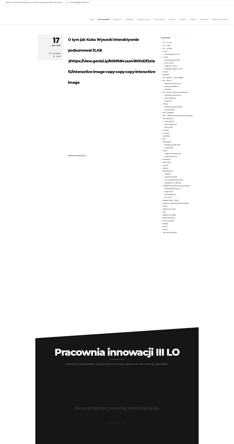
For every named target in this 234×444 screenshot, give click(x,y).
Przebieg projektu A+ (172, 86)
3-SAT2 (165, 57)
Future (165, 151)
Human (165, 165)
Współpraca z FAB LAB (173, 183)
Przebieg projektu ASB (172, 145)
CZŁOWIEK (166, 136)
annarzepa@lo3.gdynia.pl (79, 2)
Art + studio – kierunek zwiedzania (175, 92)
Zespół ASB (169, 148)
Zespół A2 (168, 101)
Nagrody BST (169, 121)
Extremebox (167, 142)
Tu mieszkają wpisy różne (174, 180)
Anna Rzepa (56, 53)
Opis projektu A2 (170, 98)
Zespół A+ (168, 89)
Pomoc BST (169, 127)
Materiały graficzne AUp (173, 107)
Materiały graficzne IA (172, 189)
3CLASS (165, 72)
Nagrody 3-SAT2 (171, 66)
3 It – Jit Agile (167, 48)
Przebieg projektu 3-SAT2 (174, 69)
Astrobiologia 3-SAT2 (172, 60)
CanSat (166, 130)
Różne (58, 56)
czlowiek (166, 133)
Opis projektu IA (170, 194)
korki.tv (165, 206)
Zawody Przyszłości (170, 232)
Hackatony (167, 159)
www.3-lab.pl (117, 414)
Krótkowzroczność (169, 209)
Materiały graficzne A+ (173, 83)
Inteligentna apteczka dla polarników (176, 186)
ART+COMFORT (168, 113)
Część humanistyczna (173, 154)
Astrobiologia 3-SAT (172, 54)
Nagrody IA (169, 192)
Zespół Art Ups (170, 110)
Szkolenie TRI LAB (171, 177)
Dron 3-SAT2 (169, 63)
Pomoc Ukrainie (168, 221)
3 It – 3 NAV (167, 45)
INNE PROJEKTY (168, 171)
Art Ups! (165, 104)
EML (164, 139)
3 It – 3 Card (167, 43)
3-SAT (165, 51)
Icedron (165, 168)
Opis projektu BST (171, 124)
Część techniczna (171, 156)
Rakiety (165, 224)
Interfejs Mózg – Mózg (171, 200)
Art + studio (167, 80)
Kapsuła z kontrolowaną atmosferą (176, 203)
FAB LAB (167, 174)
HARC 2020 (167, 162)
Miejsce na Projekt (169, 215)
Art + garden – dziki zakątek (173, 78)
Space (165, 230)
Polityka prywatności (117, 423)
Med (164, 212)
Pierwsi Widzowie (169, 218)
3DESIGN (166, 75)
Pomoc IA (168, 197)
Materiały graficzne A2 (173, 95)
